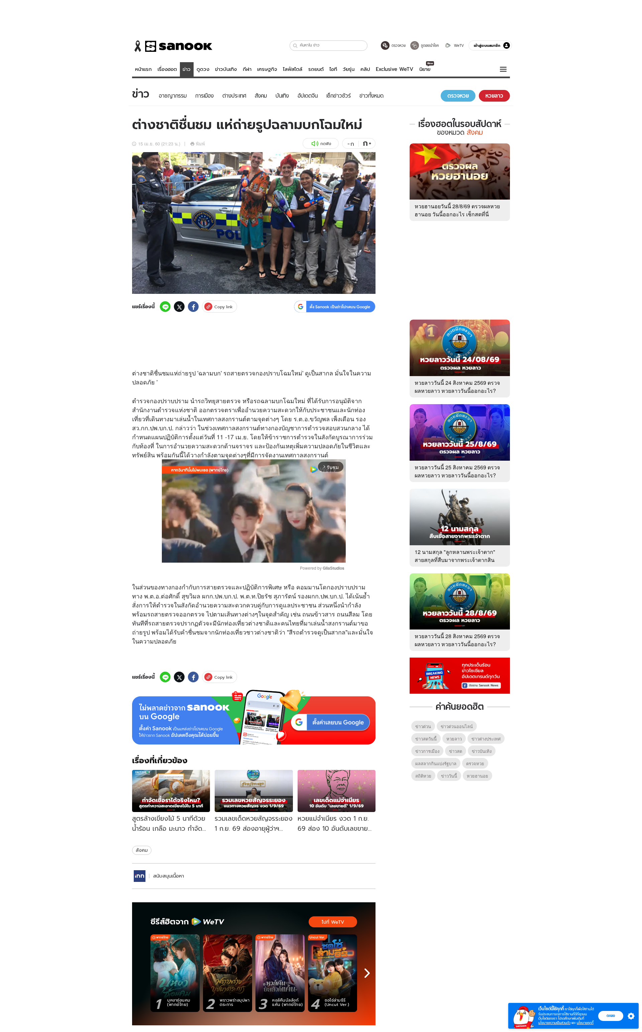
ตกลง (611, 1016)
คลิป (365, 69)
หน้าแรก (143, 69)
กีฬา (247, 69)
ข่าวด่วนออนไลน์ (457, 726)
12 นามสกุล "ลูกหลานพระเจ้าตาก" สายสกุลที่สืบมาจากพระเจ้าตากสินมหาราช (455, 560)
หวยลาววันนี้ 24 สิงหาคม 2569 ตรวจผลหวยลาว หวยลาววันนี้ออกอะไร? (457, 386)
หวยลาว (454, 738)
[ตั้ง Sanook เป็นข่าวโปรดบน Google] (254, 717)
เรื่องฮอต (167, 69)
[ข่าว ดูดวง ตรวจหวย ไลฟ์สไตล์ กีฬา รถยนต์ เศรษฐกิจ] (172, 46)
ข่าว (187, 69)
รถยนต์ (316, 69)
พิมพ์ (200, 143)
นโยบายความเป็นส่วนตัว (554, 1023)
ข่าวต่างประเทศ (486, 738)
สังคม (142, 850)
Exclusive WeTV (394, 69)
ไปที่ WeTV (333, 922)
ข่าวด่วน (423, 726)
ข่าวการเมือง (427, 751)
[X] (179, 306)
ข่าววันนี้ (449, 776)
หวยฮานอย (477, 776)
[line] (165, 306)
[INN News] (139, 876)
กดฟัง (325, 143)
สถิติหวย (423, 776)
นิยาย (424, 69)
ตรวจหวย (475, 763)
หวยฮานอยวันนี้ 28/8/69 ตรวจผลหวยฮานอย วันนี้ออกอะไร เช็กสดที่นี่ (457, 210)
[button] (295, 45)
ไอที (333, 69)
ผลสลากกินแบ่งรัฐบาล (435, 763)
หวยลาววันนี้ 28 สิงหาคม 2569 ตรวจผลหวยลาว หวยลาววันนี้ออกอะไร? (457, 640)
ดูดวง (203, 69)
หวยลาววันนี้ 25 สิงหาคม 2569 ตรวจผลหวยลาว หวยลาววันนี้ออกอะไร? (457, 471)
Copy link (223, 307)
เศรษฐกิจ (267, 69)
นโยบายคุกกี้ (585, 1023)
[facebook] (193, 306)
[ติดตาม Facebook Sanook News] (460, 675)
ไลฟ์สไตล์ (292, 69)
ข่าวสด (455, 751)
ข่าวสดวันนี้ (426, 738)
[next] (367, 973)
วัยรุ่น (348, 69)
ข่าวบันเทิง (226, 69)
